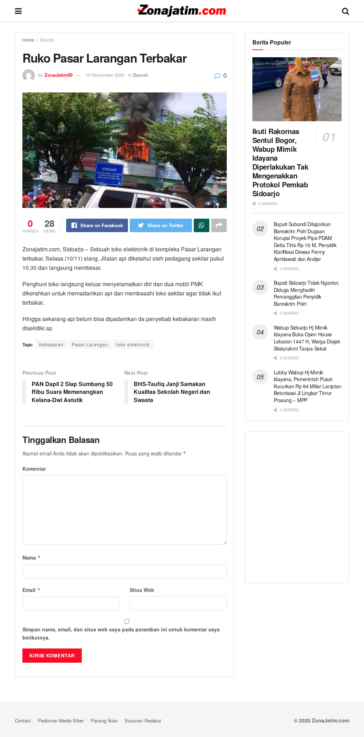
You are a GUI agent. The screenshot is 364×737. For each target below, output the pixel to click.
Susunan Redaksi (143, 720)
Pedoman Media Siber (61, 720)
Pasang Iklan (104, 720)
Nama (31, 557)
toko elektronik (133, 344)
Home (28, 40)
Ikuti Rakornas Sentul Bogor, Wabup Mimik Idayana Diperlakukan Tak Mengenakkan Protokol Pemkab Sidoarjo (280, 162)
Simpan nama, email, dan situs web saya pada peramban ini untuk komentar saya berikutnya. (121, 633)
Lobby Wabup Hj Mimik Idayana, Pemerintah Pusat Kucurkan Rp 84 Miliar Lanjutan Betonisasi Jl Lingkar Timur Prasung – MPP (308, 386)
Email (31, 589)
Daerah (47, 40)
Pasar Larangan (90, 344)
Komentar (34, 468)
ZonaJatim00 (58, 74)
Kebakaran (51, 344)
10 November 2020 (105, 74)
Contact (23, 720)
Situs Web (142, 589)
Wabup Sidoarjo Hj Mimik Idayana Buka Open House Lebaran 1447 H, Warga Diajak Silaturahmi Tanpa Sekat (307, 338)
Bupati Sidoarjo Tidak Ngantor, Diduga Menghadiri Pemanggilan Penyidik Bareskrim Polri (306, 293)
